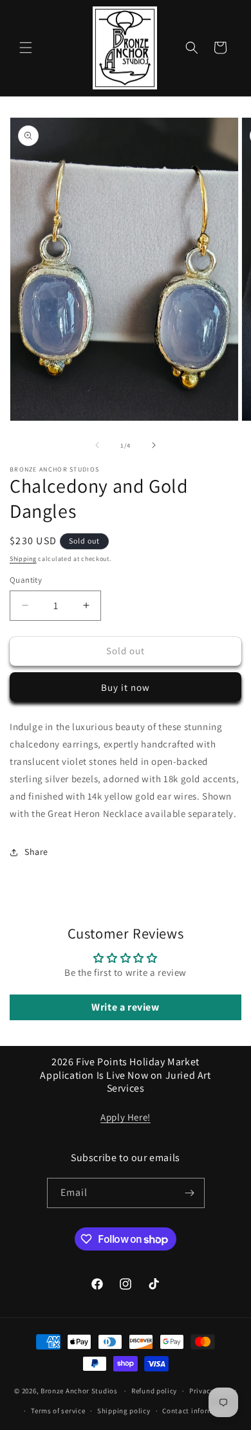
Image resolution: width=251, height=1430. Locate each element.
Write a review (125, 1007)
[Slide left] (97, 445)
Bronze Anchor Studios (79, 1390)
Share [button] (36, 851)
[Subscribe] (190, 1193)
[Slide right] (154, 445)
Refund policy (154, 1390)
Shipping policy (124, 1410)
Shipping (23, 559)
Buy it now (125, 687)
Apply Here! (125, 1117)
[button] (26, 47)
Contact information (197, 1410)
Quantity (26, 579)
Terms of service (58, 1410)
